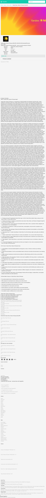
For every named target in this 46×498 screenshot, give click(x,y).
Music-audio (9, 5)
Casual (2, 405)
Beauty (2, 424)
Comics (2, 427)
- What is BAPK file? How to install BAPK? (8, 393)
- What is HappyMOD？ (5, 385)
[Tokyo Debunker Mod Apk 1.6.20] (2, 472)
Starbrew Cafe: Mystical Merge (6, 486)
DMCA (23, 481)
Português (20, 484)
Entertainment (3, 432)
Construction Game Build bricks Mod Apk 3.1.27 (9, 464)
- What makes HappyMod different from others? (9, 391)
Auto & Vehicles (3, 423)
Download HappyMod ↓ (3, 496)
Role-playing (3, 410)
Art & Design (3, 422)
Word (2, 417)
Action (2, 398)
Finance (2, 434)
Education (2, 431)
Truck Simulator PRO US (16, 486)
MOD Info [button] (3, 56)
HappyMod (5, 1)
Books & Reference (4, 425)
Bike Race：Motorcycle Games (6, 489)
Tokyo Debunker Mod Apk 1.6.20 (6, 473)
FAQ (16, 481)
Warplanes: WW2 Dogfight (18, 487)
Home (2, 5)
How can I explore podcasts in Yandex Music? (10, 299)
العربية (17, 484)
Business (2, 426)
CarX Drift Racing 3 (8, 490)
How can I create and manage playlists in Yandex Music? (12, 294)
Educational (3, 406)
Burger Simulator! (4, 494)
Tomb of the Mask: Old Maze (37, 486)
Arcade (2, 400)
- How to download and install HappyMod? (8, 388)
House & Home (3, 438)
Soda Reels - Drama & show (12, 494)
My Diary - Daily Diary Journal (31, 489)
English (2, 484)
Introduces (8, 481)
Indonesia (14, 484)
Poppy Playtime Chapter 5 (16, 489)
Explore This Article (5, 98)
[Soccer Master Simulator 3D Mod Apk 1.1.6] (2, 453)
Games (2, 436)
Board (2, 401)
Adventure (2, 399)
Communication (3, 428)
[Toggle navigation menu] (1, 1)
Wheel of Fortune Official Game (26, 486)
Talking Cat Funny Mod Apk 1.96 (6, 459)
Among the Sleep (10, 487)
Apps (5, 5)
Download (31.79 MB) (5, 61)
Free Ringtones (27, 481)
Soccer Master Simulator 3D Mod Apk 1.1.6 (8, 454)
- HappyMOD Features (5, 386)
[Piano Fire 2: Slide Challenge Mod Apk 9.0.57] (2, 467)
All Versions (3, 314)
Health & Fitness (4, 437)
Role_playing (3, 411)
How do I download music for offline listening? (10, 296)
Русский (10, 484)
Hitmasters (23, 489)
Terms (21, 481)
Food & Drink (3, 435)
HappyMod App (3, 481)
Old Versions (12, 481)
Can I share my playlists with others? (8, 298)
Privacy (18, 481)
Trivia (2, 416)
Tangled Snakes (20, 494)
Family (2, 433)
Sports (2, 413)
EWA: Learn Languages (16, 490)
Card (2, 402)
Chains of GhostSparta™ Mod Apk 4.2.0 (8, 449)
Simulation (3, 412)
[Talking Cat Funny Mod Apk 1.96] (2, 458)
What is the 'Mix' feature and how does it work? (10, 295)
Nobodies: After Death (27, 494)
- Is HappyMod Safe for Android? (6, 390)
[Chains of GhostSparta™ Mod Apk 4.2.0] (2, 448)
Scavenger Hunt (24, 490)
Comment (2, 368)
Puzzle (2, 408)
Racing (2, 409)
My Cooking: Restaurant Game (28, 487)
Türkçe (8, 484)
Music (2, 407)
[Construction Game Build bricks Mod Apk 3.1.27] (2, 463)
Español (5, 484)
